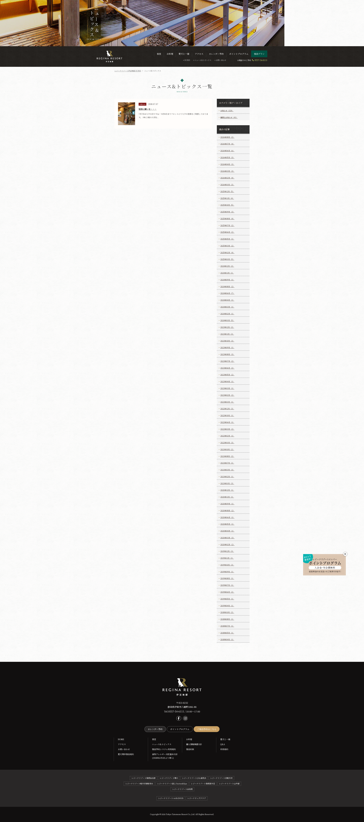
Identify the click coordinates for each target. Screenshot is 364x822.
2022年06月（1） (227, 422)
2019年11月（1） (227, 558)
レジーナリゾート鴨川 (169, 778)
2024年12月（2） (227, 266)
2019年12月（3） (227, 551)
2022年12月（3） (227, 408)
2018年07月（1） (227, 626)
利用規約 (224, 749)
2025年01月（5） (227, 259)
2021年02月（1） (227, 476)
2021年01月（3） (227, 483)
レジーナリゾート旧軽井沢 (221, 778)
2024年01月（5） (227, 320)
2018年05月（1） (227, 633)
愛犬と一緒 (225, 739)
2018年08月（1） (227, 619)
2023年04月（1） (227, 381)
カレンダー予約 (155, 729)
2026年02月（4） (227, 178)
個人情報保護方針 (194, 744)
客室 (154, 739)
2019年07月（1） (227, 585)
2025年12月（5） (227, 191)
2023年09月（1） (227, 347)
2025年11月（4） (227, 198)
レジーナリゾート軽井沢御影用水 (139, 783)
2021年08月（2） (227, 456)
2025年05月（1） (227, 239)
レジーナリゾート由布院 (182, 789)
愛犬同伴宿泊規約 (126, 754)
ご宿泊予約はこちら (206, 729)
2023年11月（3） (227, 334)
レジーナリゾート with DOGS (170, 798)
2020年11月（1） (227, 497)
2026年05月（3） (227, 157)
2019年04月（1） (227, 605)
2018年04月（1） (227, 639)
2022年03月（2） (227, 429)
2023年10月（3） (227, 341)
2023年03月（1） (227, 388)
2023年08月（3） (227, 354)
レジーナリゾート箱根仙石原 (144, 778)
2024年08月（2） (227, 286)
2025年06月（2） (227, 232)
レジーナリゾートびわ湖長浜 (194, 778)
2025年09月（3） (227, 212)
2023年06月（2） (227, 368)
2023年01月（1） (227, 402)
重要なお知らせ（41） (229, 117)
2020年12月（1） (227, 490)
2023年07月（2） (227, 361)
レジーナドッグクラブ (196, 798)
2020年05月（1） (227, 524)
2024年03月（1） (227, 307)
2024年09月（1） (227, 279)
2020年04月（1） (227, 531)
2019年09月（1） (227, 571)
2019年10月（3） (227, 565)
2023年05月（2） (227, 374)
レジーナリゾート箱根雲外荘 (203, 783)
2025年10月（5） (227, 205)
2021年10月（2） (227, 449)
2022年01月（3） (227, 442)
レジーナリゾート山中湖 (229, 783)
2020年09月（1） (227, 503)
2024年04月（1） (227, 300)
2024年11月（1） (227, 273)
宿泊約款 (190, 749)
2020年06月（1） (227, 517)
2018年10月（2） (227, 612)
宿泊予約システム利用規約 (164, 749)
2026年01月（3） (227, 184)
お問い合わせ (221, 60)
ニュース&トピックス (203, 60)
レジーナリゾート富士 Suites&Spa (172, 783)
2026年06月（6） (227, 150)
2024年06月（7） (227, 293)
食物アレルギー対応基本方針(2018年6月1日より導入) (165, 756)
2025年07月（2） (227, 225)
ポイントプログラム (179, 729)
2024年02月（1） (227, 313)
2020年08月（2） (227, 510)
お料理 (189, 739)
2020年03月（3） (227, 537)
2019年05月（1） (227, 599)
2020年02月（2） (227, 544)
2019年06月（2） (227, 592)
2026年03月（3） (227, 171)
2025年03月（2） (227, 245)
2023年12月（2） (227, 327)
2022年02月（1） (227, 436)
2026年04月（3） (227, 164)
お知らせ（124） (226, 110)
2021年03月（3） (227, 469)
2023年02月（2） (227, 395)
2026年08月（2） (227, 137)
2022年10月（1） (227, 415)
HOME (187, 60)
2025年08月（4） (227, 218)
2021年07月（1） (227, 463)
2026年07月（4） (227, 144)
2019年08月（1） (227, 578)
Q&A (222, 744)
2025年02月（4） (227, 252)
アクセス (122, 744)
